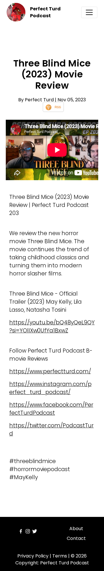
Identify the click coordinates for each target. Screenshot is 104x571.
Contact (76, 538)
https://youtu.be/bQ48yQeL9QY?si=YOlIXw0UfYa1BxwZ (52, 326)
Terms (59, 556)
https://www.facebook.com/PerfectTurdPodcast (51, 409)
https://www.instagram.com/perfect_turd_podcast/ (50, 388)
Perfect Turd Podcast (45, 12)
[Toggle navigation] (89, 12)
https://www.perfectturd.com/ (50, 371)
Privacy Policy (33, 556)
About (76, 528)
